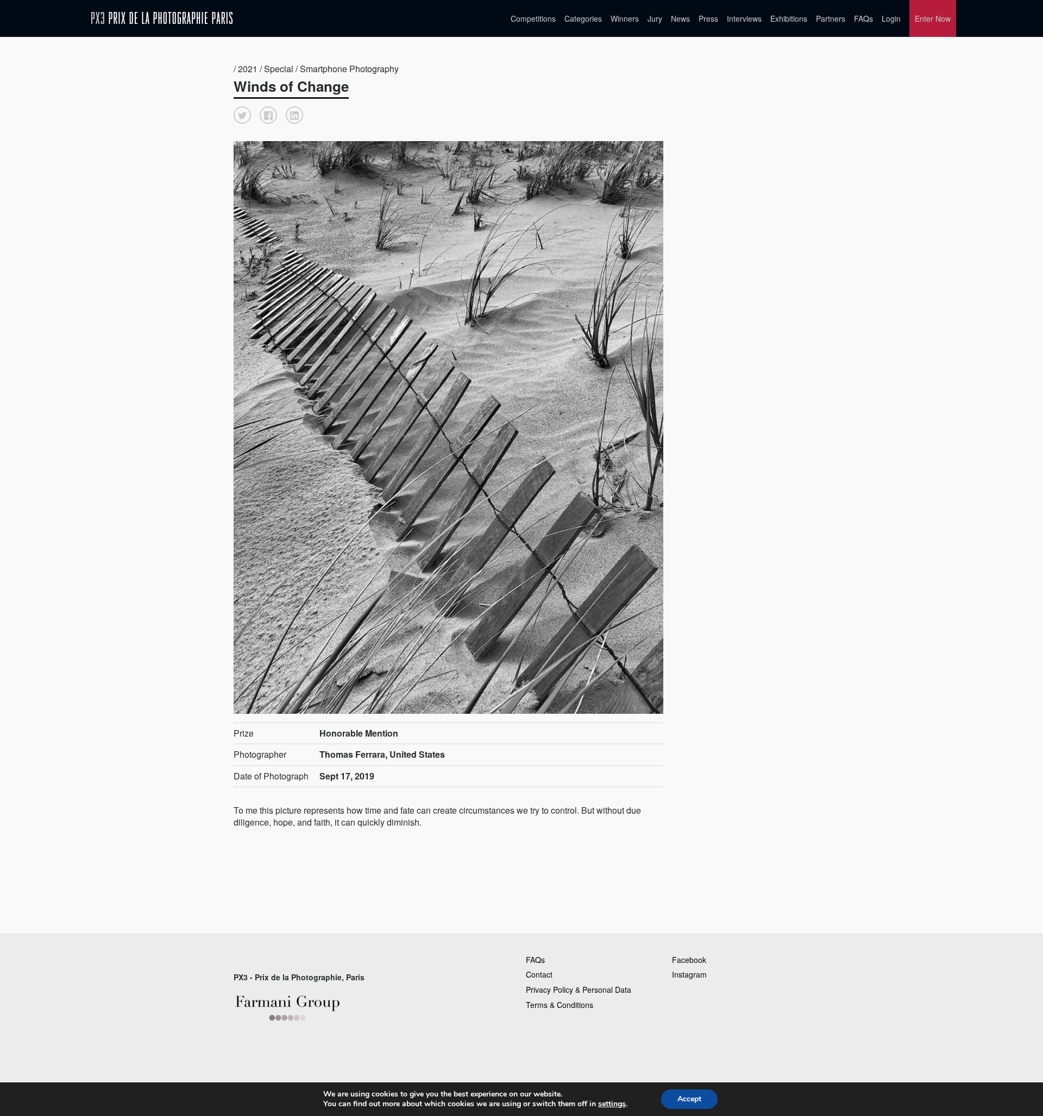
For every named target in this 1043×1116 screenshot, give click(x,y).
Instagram (689, 974)
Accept (689, 1099)
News (680, 18)
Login (891, 18)
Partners (830, 18)
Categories (583, 18)
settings (612, 1104)
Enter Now (933, 18)
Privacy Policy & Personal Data (578, 989)
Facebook (689, 959)
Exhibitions (788, 18)
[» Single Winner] (162, 18)
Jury (655, 18)
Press (708, 18)
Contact (539, 974)
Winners (625, 18)
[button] (242, 115)
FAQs (863, 18)
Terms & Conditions (559, 1004)
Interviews (744, 18)
